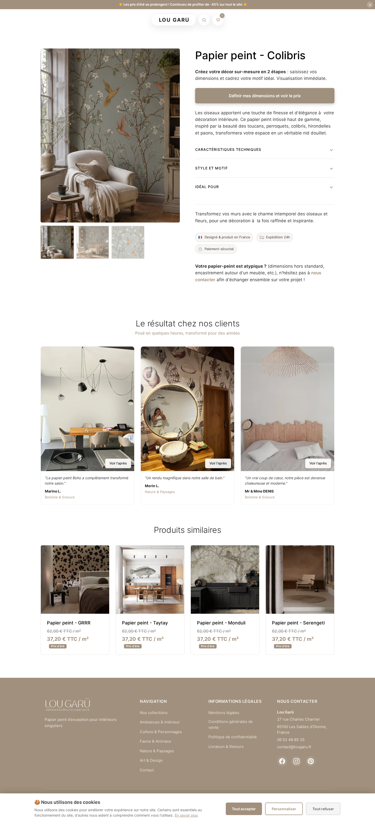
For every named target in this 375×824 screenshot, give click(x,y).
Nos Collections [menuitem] (209, 20)
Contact (147, 770)
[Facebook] (282, 761)
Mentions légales (223, 712)
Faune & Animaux (155, 741)
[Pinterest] (311, 761)
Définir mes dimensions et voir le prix (265, 95)
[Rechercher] (204, 20)
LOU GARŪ (174, 19)
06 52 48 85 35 (291, 739)
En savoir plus (186, 815)
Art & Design (151, 760)
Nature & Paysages (157, 750)
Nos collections (154, 712)
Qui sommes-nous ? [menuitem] (254, 20)
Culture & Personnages (161, 731)
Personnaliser (284, 809)
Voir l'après (118, 463)
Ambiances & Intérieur (160, 722)
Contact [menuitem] (288, 20)
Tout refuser (323, 809)
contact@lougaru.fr (294, 746)
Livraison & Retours (226, 746)
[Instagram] (296, 761)
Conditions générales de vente (230, 724)
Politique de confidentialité (232, 736)
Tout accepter (244, 809)
